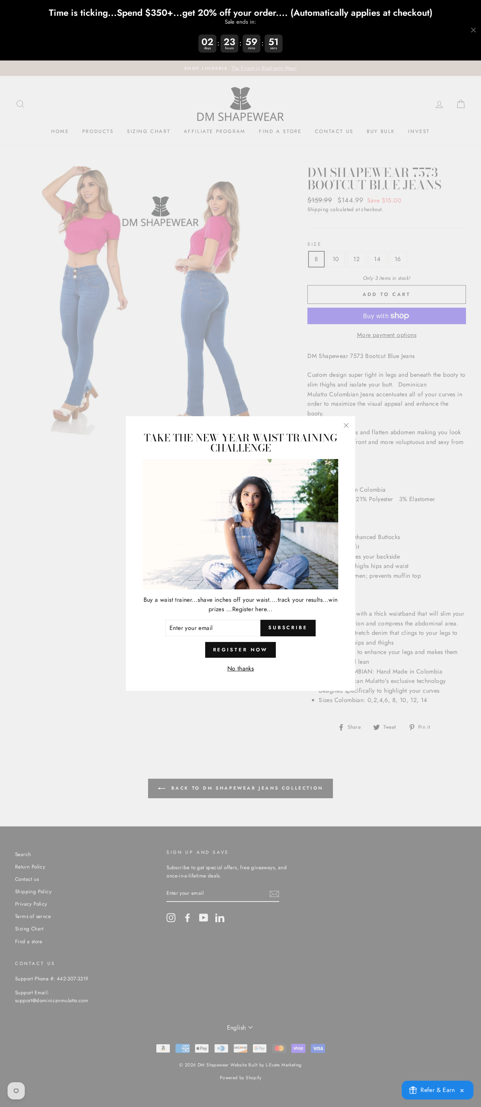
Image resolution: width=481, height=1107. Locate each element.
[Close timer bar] (473, 30)
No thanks (240, 668)
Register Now (240, 649)
